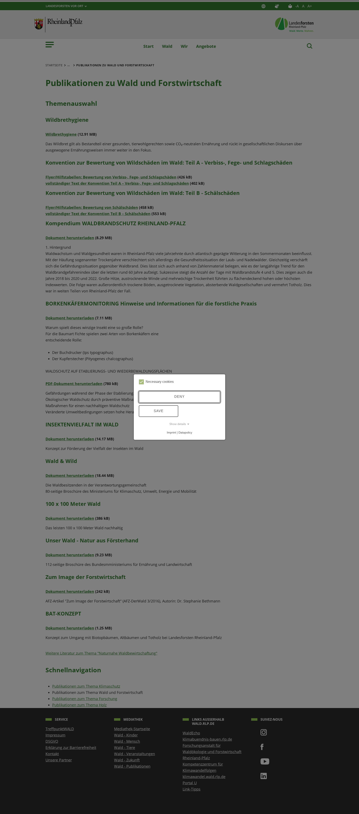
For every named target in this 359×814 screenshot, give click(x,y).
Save (159, 411)
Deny (179, 397)
